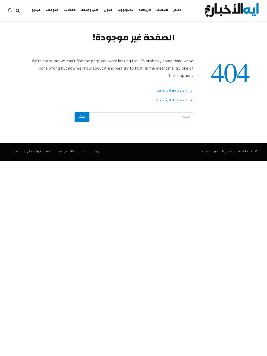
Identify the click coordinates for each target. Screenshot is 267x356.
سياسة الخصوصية (70, 152)
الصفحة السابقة (171, 91)
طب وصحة (90, 10)
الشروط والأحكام (39, 152)
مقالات (70, 10)
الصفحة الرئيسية (171, 101)
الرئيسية (95, 152)
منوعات (52, 10)
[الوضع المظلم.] (10, 10)
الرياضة (144, 10)
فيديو (36, 10)
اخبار (177, 10)
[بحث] (18, 10)
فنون (108, 10)
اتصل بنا (15, 152)
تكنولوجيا (125, 10)
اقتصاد (162, 10)
